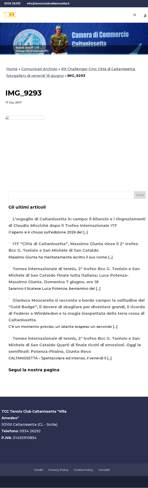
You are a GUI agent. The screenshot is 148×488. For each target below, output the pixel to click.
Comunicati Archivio (39, 69)
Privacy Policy (58, 470)
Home (12, 69)
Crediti (38, 470)
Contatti (104, 470)
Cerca (140, 195)
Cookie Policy (83, 470)
